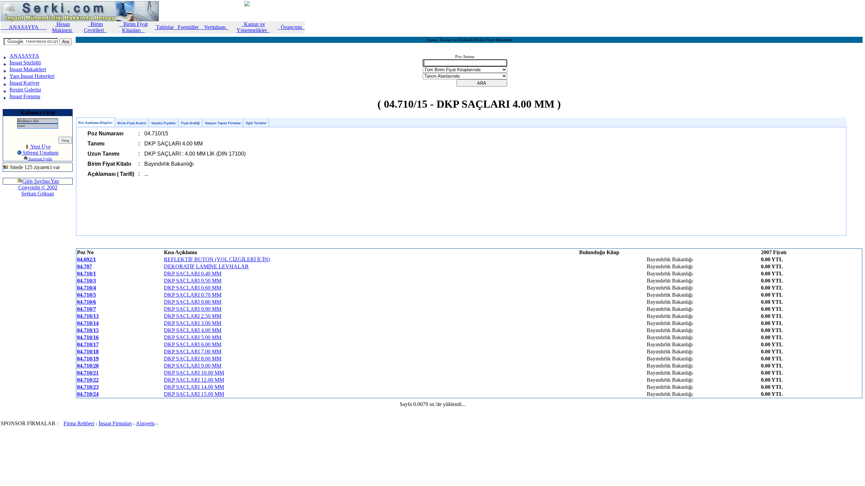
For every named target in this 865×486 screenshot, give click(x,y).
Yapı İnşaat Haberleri (31, 76)
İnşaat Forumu (24, 96)
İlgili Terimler (256, 123)
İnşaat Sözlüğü (25, 62)
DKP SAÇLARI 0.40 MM (192, 273)
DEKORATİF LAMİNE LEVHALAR (206, 266)
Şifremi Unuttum (39, 153)
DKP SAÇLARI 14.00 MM (194, 387)
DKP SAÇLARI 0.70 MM (192, 295)
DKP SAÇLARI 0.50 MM (192, 281)
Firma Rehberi (79, 423)
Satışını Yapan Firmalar (223, 123)
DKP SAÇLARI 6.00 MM (192, 344)
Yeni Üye (40, 147)
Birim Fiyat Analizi (132, 123)
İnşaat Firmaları (115, 423)
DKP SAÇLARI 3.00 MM (192, 323)
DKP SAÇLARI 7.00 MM (192, 351)
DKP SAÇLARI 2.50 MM (192, 316)
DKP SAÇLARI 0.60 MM (192, 288)
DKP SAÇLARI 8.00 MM (192, 358)
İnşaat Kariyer (24, 83)
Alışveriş (145, 423)
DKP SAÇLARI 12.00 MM (194, 380)
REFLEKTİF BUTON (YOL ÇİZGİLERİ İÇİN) (217, 259)
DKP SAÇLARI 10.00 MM (194, 373)
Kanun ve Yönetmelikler (253, 27)
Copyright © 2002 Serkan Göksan (37, 190)
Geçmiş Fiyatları (163, 123)
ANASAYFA (24, 27)
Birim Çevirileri (95, 27)
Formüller (188, 27)
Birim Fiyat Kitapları (133, 27)
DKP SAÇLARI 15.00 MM (194, 394)
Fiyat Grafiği (190, 123)
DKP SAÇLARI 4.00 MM (192, 330)
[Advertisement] (23, 224)
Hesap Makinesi (62, 27)
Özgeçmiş (291, 27)
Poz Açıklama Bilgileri (95, 123)
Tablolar (165, 27)
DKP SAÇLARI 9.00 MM (192, 366)
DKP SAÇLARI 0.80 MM (192, 302)
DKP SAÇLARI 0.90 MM (192, 309)
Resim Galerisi (25, 89)
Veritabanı (214, 27)
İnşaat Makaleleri (27, 69)
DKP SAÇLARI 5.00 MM (192, 337)
